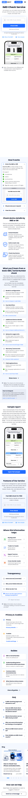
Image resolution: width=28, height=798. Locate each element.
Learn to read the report (9, 398)
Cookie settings (11, 641)
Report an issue (15, 600)
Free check (14, 511)
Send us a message (13, 794)
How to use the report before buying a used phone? (13, 594)
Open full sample (14, 472)
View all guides (12, 690)
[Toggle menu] (25, 2)
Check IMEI (19, 2)
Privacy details (11, 627)
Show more (13, 378)
